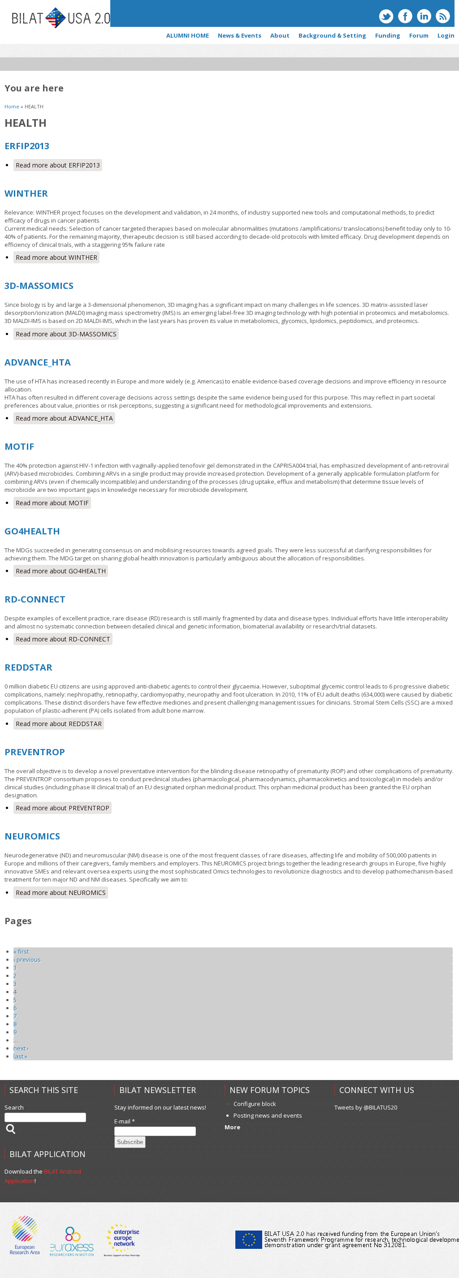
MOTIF (19, 446)
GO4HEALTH (32, 531)
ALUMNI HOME (187, 35)
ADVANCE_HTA (37, 362)
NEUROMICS (32, 836)
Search (14, 1107)
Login (446, 35)
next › (21, 1048)
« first (21, 951)
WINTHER (26, 193)
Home (11, 106)
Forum (419, 35)
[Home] (60, 30)
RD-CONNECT (34, 599)
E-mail (124, 1121)
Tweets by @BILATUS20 (365, 1107)
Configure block (255, 1104)
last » (20, 1056)
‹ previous (27, 959)
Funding (387, 35)
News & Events (239, 35)
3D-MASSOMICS (39, 286)
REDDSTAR (28, 667)
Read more (58, 165)
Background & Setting (332, 35)
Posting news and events (268, 1115)
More (232, 1127)
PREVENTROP (34, 752)
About (280, 35)
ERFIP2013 (26, 146)
